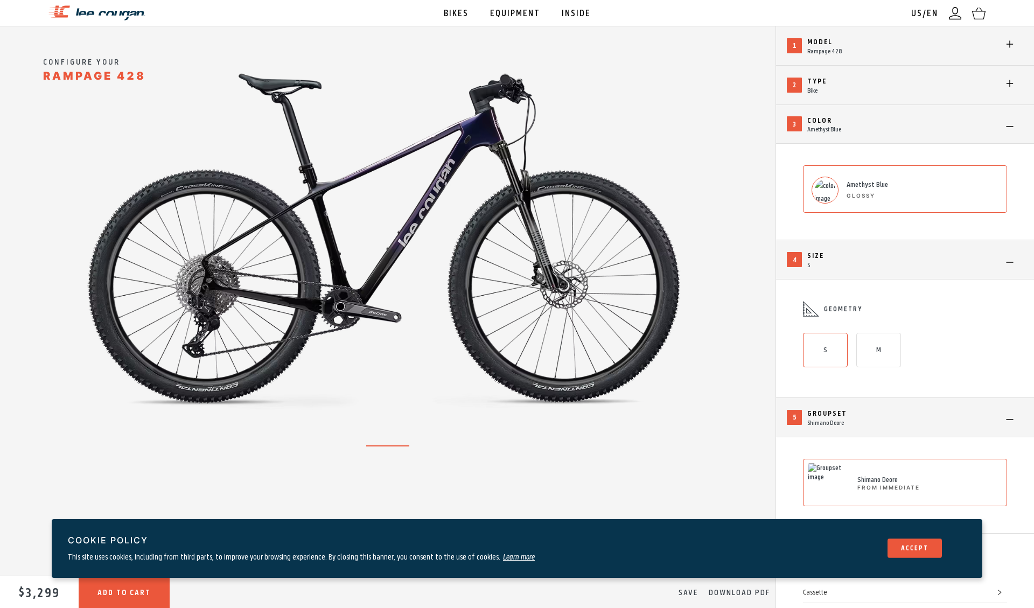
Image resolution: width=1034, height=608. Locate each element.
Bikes (456, 12)
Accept (914, 547)
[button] (905, 592)
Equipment (515, 12)
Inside (576, 12)
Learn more (519, 556)
